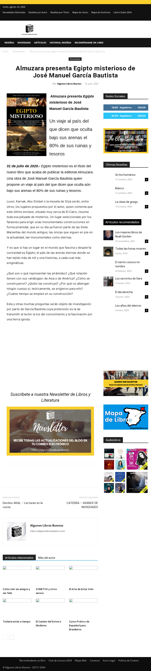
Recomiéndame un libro (89, 42)
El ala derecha (124, 292)
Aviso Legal (109, 660)
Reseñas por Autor (38, 12)
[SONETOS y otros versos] (50, 576)
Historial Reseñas (60, 42)
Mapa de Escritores (100, 12)
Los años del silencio (128, 305)
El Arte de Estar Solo (81, 589)
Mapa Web (81, 660)
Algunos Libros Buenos (69, 83)
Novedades (24, 42)
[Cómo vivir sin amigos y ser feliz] (17, 576)
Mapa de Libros (80, 12)
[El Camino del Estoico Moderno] (50, 608)
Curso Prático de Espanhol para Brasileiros (79, 625)
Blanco (119, 188)
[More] (70, 479)
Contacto (95, 660)
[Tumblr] (61, 479)
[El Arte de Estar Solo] (83, 576)
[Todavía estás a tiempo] (17, 608)
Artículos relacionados (19, 557)
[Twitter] (145, 18)
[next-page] (11, 637)
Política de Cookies (128, 660)
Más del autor (46, 557)
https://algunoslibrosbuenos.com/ (47, 531)
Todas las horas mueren (130, 248)
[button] (143, 43)
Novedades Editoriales (14, 12)
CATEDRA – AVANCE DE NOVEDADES (82, 505)
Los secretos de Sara (128, 278)
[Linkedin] (43, 479)
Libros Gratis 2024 (122, 12)
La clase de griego (126, 201)
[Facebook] (7, 479)
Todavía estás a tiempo (16, 621)
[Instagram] (139, 18)
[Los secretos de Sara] (108, 281)
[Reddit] (61, 539)
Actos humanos (125, 174)
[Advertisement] (127, 342)
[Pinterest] (25, 479)
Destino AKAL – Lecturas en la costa (23, 505)
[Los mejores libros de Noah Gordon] (108, 235)
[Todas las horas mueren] (108, 251)
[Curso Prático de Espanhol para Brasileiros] (83, 608)
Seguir (141, 107)
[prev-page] (5, 637)
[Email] (52, 479)
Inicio (5, 51)
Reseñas (9, 42)
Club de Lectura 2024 (60, 660)
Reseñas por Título (59, 12)
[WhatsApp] (34, 479)
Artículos (40, 42)
